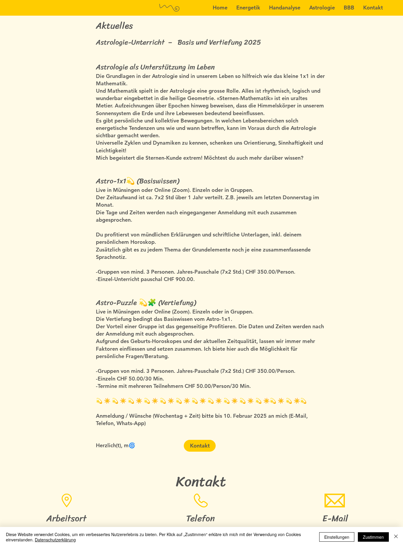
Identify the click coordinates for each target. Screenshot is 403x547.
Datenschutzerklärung (55, 540)
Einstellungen (336, 537)
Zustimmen (373, 537)
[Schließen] (395, 537)
